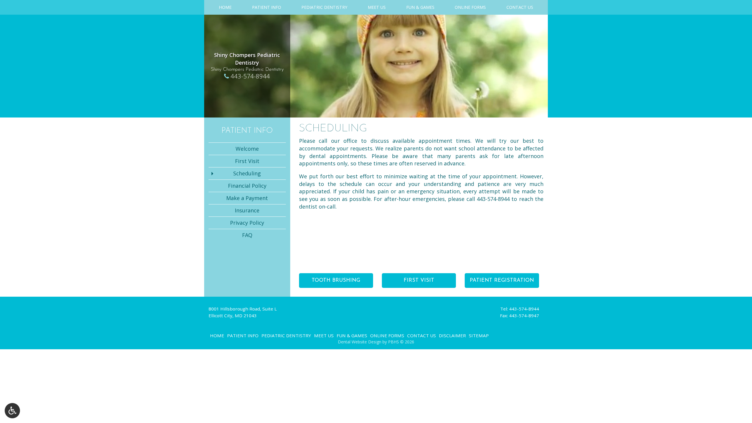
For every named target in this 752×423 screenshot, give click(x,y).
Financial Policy (247, 185)
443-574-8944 (250, 76)
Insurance (247, 210)
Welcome (247, 148)
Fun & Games (420, 7)
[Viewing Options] (12, 411)
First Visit (247, 160)
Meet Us (377, 7)
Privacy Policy (247, 222)
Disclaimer (452, 335)
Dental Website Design (359, 342)
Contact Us (519, 7)
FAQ (247, 235)
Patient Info (266, 7)
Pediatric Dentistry (324, 7)
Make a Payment (247, 198)
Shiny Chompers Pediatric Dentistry (247, 58)
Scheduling (247, 173)
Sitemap (479, 335)
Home (225, 7)
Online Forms (470, 7)
